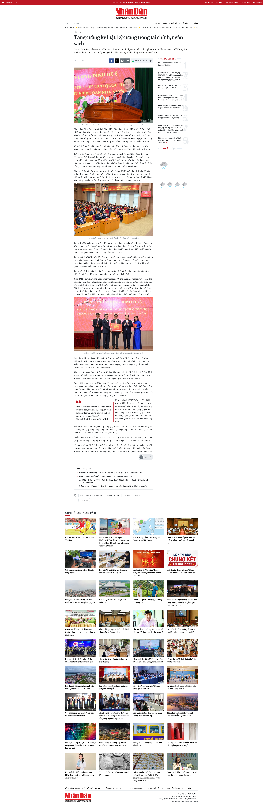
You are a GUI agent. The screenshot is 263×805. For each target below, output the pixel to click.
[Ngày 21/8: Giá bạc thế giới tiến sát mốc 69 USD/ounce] (114, 761)
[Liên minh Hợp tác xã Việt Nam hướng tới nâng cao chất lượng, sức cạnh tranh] (148, 648)
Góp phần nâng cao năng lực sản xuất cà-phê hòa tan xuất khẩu (79, 714)
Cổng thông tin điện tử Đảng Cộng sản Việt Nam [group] (83, 788)
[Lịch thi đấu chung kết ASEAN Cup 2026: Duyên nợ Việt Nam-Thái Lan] (182, 559)
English (115, 2)
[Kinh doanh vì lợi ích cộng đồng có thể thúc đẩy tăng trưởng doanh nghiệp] (182, 761)
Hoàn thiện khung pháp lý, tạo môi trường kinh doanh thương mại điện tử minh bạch (80, 632)
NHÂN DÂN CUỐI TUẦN (170, 23)
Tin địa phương (234, 2)
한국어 (147, 2)
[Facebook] (111, 60)
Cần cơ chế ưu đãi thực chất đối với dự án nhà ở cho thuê (181, 660)
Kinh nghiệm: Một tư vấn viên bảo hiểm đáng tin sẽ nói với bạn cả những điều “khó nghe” (80, 775)
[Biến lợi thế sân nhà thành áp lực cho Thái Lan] (80, 526)
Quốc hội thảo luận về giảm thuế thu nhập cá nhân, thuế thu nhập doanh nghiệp (181, 540)
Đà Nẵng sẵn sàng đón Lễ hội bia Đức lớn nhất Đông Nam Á (181, 687)
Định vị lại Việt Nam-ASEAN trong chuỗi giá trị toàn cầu (146, 687)
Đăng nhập (259, 2)
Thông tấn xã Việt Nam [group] (134, 788)
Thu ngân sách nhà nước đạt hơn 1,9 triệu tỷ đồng (113, 660)
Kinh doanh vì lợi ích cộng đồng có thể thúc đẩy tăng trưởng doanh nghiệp (182, 773)
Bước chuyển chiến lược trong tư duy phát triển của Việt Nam (170, 106)
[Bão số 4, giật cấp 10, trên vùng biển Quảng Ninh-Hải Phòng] (148, 526)
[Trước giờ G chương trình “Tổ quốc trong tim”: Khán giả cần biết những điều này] (148, 559)
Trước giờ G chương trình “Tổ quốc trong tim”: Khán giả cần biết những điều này (147, 573)
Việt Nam (85, 500)
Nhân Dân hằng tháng (189, 23)
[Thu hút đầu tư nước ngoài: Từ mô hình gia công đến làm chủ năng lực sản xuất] (148, 618)
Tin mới (221, 2)
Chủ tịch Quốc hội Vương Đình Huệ (91, 495)
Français (127, 2)
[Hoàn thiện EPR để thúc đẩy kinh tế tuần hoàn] (114, 588)
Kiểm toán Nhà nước (113, 495)
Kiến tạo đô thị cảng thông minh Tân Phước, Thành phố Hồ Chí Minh (79, 687)
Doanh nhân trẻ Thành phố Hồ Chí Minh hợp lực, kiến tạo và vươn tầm (79, 660)
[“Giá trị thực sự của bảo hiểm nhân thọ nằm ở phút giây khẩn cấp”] (182, 731)
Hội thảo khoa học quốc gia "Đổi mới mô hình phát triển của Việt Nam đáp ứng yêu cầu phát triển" (170, 97)
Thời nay (157, 23)
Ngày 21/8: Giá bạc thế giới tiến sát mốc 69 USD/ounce (114, 773)
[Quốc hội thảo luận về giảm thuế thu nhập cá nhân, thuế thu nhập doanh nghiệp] (182, 526)
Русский (134, 2)
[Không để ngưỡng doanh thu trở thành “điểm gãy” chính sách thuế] (114, 618)
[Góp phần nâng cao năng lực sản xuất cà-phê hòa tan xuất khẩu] (80, 702)
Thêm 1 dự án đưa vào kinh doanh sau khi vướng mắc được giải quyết (181, 714)
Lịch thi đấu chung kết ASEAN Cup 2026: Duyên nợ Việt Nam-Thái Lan (169, 140)
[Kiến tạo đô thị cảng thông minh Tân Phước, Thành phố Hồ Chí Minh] (80, 675)
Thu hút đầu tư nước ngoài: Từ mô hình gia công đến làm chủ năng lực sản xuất (148, 630)
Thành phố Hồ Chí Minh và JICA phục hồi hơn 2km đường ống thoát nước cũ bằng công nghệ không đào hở (114, 716)
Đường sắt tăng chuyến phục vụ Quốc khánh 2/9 (147, 744)
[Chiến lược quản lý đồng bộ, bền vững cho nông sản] (148, 588)
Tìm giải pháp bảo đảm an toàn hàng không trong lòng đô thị (147, 714)
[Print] (127, 60)
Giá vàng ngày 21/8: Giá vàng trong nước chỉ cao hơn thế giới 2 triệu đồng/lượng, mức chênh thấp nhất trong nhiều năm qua (146, 776)
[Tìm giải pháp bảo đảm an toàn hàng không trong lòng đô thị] (148, 702)
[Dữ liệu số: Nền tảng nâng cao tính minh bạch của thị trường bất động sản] (80, 588)
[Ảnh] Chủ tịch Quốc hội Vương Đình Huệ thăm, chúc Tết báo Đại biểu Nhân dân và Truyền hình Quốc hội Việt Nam (113, 481)
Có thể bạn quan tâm (80, 512)
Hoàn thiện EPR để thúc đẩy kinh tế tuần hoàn (113, 601)
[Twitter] (117, 60)
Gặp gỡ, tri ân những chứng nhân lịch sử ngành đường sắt (113, 687)
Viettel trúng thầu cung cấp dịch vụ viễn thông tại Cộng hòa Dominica (112, 744)
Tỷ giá (173, 148)
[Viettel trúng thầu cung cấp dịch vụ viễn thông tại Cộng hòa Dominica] (114, 731)
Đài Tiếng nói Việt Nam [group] (155, 788)
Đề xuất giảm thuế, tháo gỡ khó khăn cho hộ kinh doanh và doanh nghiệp (181, 630)
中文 (121, 2)
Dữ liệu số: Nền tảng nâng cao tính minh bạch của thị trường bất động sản (80, 601)
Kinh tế (77, 32)
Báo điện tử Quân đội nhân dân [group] (179, 788)
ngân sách (138, 495)
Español (141, 2)
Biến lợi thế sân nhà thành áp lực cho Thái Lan (169, 64)
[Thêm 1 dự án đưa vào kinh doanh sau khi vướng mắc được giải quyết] (182, 702)
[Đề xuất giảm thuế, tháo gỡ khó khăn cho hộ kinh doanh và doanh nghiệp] (182, 618)
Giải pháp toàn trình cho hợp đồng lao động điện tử (80, 571)
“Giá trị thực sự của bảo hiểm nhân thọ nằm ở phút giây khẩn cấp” (182, 744)
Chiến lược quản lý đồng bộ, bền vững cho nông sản (147, 601)
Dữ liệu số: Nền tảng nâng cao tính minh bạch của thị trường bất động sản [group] (96, 27)
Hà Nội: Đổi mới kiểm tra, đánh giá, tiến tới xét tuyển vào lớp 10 (113, 571)
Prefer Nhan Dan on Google (143, 61)
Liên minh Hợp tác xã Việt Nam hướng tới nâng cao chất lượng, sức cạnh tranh (148, 660)
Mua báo (210, 2)
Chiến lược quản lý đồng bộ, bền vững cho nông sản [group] (180, 27)
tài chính (127, 495)
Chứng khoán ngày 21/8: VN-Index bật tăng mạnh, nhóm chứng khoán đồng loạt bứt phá (80, 745)
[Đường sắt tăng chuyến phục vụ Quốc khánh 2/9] (148, 731)
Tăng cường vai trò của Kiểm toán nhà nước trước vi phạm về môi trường (105, 476)
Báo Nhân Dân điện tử (131, 13)
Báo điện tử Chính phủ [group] (113, 788)
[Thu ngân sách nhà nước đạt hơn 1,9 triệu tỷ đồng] (114, 648)
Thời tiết (164, 148)
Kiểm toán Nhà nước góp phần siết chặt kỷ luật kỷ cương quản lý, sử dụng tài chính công (111, 473)
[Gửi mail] (122, 60)
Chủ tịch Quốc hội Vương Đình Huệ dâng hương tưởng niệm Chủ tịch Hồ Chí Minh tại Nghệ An (113, 486)
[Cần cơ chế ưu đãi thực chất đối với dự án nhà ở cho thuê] (182, 648)
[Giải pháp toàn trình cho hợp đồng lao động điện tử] (80, 559)
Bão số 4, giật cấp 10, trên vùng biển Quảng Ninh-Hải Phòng (169, 86)
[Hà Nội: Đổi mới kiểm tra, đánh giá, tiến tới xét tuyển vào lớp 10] (114, 559)
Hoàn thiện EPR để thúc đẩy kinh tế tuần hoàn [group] (142, 27)
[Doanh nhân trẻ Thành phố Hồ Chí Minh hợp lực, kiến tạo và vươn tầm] (80, 648)
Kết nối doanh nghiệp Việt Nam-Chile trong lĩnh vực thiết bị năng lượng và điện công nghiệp (182, 602)
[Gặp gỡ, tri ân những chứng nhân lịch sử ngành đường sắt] (114, 675)
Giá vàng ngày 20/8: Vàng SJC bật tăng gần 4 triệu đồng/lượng (170, 116)
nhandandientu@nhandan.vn (187, 801)
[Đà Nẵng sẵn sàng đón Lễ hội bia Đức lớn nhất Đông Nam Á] (182, 675)
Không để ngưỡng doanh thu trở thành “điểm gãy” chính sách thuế (114, 630)
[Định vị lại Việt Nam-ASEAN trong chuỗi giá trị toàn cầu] (148, 675)
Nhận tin (247, 2)
